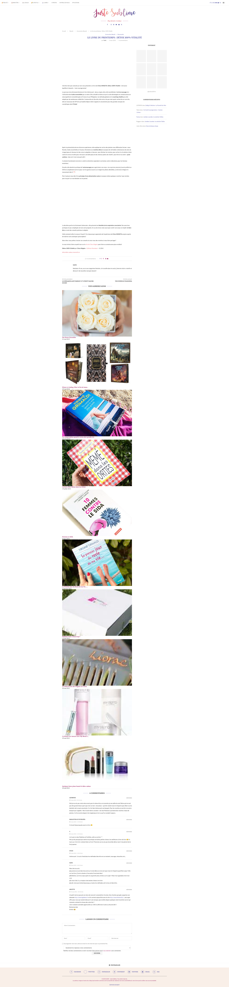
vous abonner (107, 950)
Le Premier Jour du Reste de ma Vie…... (75, 587)
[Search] (226, 2)
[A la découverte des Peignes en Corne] (97, 662)
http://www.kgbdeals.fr (81, 897)
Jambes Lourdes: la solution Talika (153, 117)
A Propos (54, 2)
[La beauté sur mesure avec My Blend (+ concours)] (97, 712)
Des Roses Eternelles (69, 337)
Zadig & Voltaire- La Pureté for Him (155, 105)
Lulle (71, 851)
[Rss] (220, 2)
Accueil (64, 31)
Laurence (72, 797)
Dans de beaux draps (152, 126)
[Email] (218, 2)
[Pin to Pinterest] (105, 258)
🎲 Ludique (25, 2)
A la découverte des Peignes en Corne (74, 686)
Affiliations (75, 2)
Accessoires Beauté (82, 31)
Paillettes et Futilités (77, 819)
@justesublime (152, 91)
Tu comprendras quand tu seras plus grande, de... (78, 437)
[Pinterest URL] (141, 56)
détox (64, 252)
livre (78, 252)
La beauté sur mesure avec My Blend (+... (75, 736)
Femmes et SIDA (67, 537)
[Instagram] (212, 2)
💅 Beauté (5, 2)
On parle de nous (64, 2)
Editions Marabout (92, 248)
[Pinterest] (214, 2)
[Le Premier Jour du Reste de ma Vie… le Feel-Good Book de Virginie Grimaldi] (97, 562)
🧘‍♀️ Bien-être (14, 2)
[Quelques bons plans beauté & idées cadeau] (97, 762)
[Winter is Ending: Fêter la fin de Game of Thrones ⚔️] (97, 363)
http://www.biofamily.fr (117, 897)
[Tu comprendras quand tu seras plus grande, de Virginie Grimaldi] (97, 413)
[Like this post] (101, 258)
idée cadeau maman (71, 252)
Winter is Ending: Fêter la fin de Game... (75, 387)
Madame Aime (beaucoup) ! (71, 636)
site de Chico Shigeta (92, 244)
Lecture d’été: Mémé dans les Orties (74, 487)
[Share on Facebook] (103, 258)
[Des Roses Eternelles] (97, 313)
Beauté (71, 31)
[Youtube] (216, 2)
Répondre (129, 797)
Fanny (138, 117)
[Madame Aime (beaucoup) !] (97, 612)
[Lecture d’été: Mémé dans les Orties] (97, 463)
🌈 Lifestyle (34, 2)
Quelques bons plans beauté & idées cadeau (76, 786)
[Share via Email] (107, 258)
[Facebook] (210, 2)
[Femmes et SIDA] (97, 513)
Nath (105, 40)
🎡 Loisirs (45, 2)
